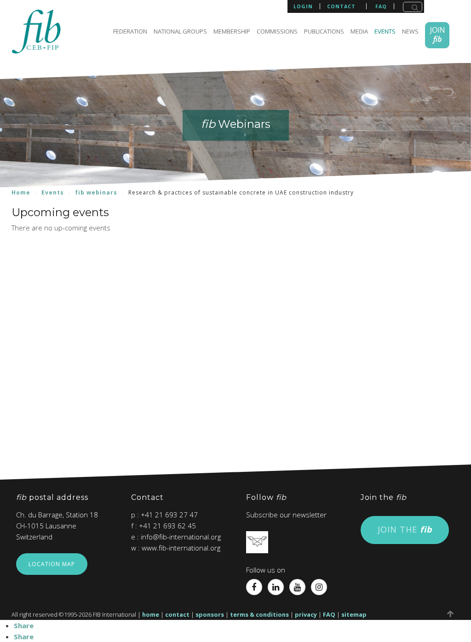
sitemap (354, 614)
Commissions (277, 31)
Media (359, 31)
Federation (130, 31)
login (303, 6)
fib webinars (96, 192)
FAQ (329, 614)
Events (385, 31)
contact (341, 6)
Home (20, 192)
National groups (180, 31)
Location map (52, 564)
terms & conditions (259, 614)
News (410, 31)
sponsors (209, 614)
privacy (306, 614)
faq (381, 6)
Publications (324, 31)
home (150, 614)
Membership (231, 31)
